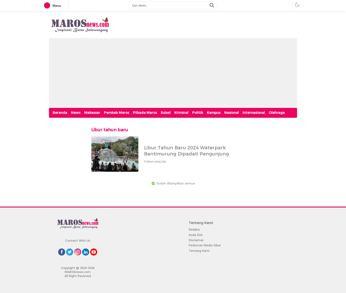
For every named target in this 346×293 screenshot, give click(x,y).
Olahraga (277, 112)
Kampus (214, 112)
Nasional (231, 112)
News (75, 112)
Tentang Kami (199, 250)
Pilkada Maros (145, 112)
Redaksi (194, 229)
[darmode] (297, 4)
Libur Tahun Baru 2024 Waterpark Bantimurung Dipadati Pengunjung (186, 151)
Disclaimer (196, 240)
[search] (212, 5)
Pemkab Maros (116, 112)
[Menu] (48, 5)
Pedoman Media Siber (205, 245)
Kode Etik (196, 235)
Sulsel (166, 112)
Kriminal (181, 112)
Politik (197, 112)
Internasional (254, 112)
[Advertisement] (173, 71)
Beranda (60, 112)
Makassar (92, 112)
